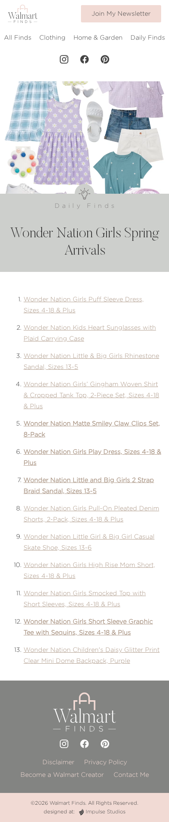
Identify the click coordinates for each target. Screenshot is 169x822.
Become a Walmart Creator (62, 774)
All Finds (17, 37)
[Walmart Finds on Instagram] (64, 59)
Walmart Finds (67, 803)
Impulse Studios (105, 812)
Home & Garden (98, 37)
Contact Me (131, 774)
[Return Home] (22, 14)
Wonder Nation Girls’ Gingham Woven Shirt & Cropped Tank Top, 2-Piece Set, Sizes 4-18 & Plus (91, 395)
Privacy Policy (105, 762)
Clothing (52, 37)
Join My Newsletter (121, 13)
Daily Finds (147, 37)
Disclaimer (58, 762)
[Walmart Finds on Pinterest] (105, 59)
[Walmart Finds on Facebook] (84, 59)
